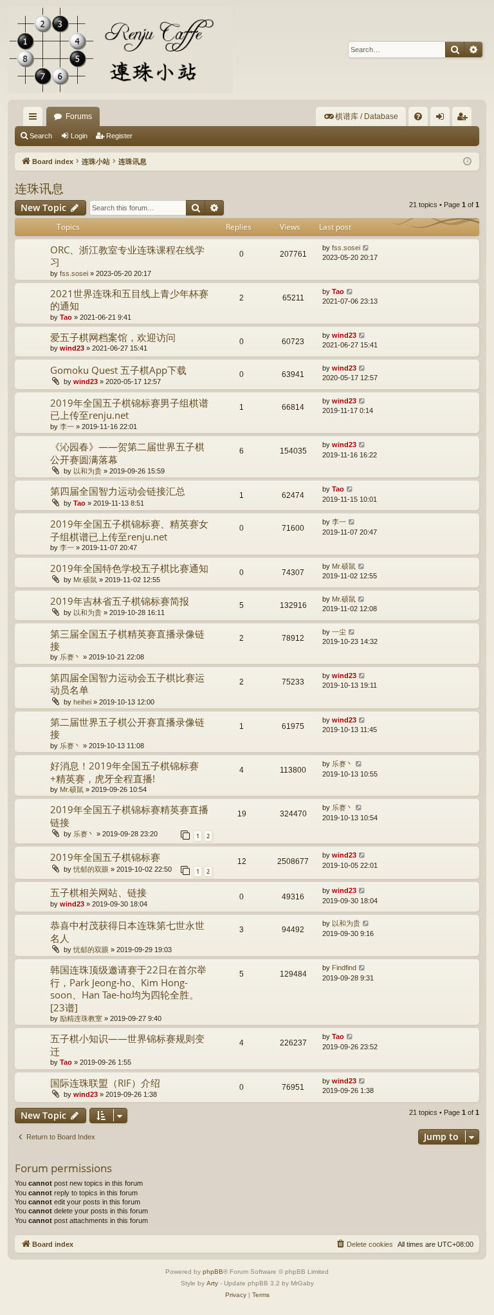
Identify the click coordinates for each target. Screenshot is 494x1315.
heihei (82, 702)
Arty (212, 1283)
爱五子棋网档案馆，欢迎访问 (113, 337)
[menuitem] (361, 116)
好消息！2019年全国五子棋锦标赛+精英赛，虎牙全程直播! (124, 771)
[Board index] (120, 50)
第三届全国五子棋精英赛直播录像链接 (127, 639)
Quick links (35, 119)
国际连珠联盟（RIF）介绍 (105, 1082)
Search (41, 136)
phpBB (213, 1271)
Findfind (344, 967)
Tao (66, 317)
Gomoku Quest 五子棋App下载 (118, 369)
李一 (67, 426)
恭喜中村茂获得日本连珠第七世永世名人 (127, 931)
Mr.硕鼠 (85, 580)
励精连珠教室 (81, 1018)
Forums (79, 116)
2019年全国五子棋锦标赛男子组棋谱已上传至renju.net (129, 408)
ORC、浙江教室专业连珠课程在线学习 (127, 255)
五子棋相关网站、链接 (98, 892)
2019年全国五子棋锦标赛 (105, 857)
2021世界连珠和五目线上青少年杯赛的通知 (129, 299)
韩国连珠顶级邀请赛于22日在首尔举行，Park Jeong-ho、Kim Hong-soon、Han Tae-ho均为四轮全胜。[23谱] (128, 988)
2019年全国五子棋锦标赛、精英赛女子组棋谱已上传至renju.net (129, 529)
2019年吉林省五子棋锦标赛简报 (119, 600)
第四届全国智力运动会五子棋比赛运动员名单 (127, 683)
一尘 (339, 632)
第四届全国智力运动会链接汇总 (117, 490)
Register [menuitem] (464, 119)
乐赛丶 (70, 657)
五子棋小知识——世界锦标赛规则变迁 (127, 1044)
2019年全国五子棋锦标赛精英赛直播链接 (129, 815)
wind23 (72, 348)
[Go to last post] (366, 248)
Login (79, 136)
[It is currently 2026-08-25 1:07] (467, 161)
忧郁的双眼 (91, 869)
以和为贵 (87, 471)
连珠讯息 (39, 188)
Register (119, 136)
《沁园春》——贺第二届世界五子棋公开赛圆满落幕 (127, 452)
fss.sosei (74, 273)
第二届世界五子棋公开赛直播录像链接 (127, 727)
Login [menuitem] (442, 119)
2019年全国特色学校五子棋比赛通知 (129, 568)
